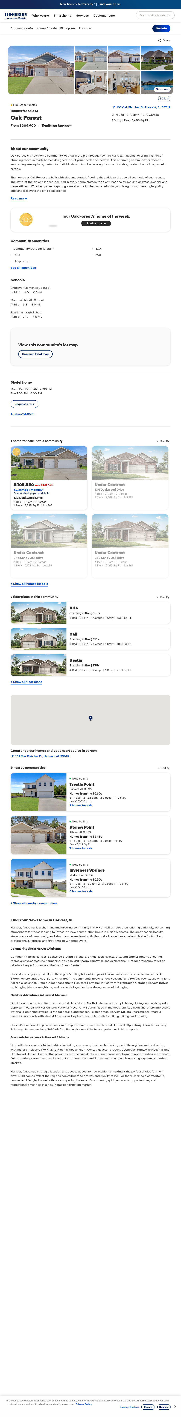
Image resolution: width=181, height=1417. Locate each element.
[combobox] (155, 15)
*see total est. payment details (31, 491)
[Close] (175, 1407)
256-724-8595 (24, 414)
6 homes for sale (80, 891)
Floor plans (67, 28)
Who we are (40, 15)
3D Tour (164, 98)
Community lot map (35, 354)
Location (85, 28)
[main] (90, 725)
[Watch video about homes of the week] (37, 219)
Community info (22, 28)
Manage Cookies (129, 1407)
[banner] (90, 4)
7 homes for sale (80, 848)
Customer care (104, 15)
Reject (148, 1407)
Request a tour (24, 404)
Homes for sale (46, 28)
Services (82, 15)
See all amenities (23, 268)
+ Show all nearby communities (34, 903)
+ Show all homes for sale (29, 584)
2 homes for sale (80, 805)
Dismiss (163, 1407)
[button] (161, 28)
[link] (41, 70)
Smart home (62, 15)
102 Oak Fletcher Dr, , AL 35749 (143, 107)
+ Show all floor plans (26, 682)
